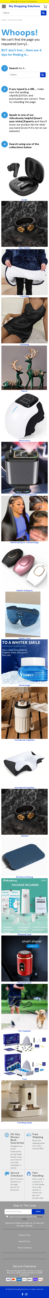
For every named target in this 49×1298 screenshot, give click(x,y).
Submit (38, 1211)
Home (3, 20)
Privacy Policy (24, 1235)
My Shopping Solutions (24, 6)
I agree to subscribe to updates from (26, 1218)
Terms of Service (24, 1248)
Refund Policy (24, 1241)
